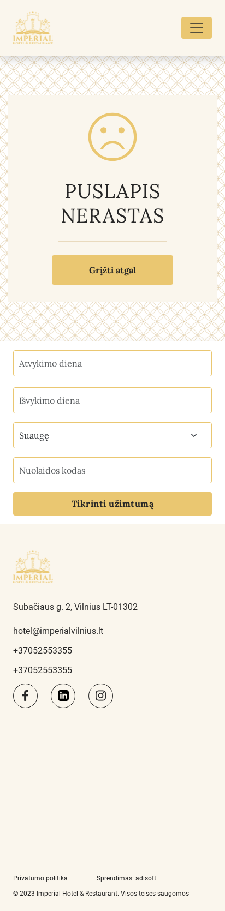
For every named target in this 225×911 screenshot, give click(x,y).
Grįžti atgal (112, 270)
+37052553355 (42, 650)
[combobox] (112, 435)
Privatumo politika (40, 878)
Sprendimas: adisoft (126, 878)
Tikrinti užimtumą (112, 503)
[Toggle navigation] (196, 28)
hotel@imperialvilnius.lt (58, 631)
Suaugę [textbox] (34, 435)
